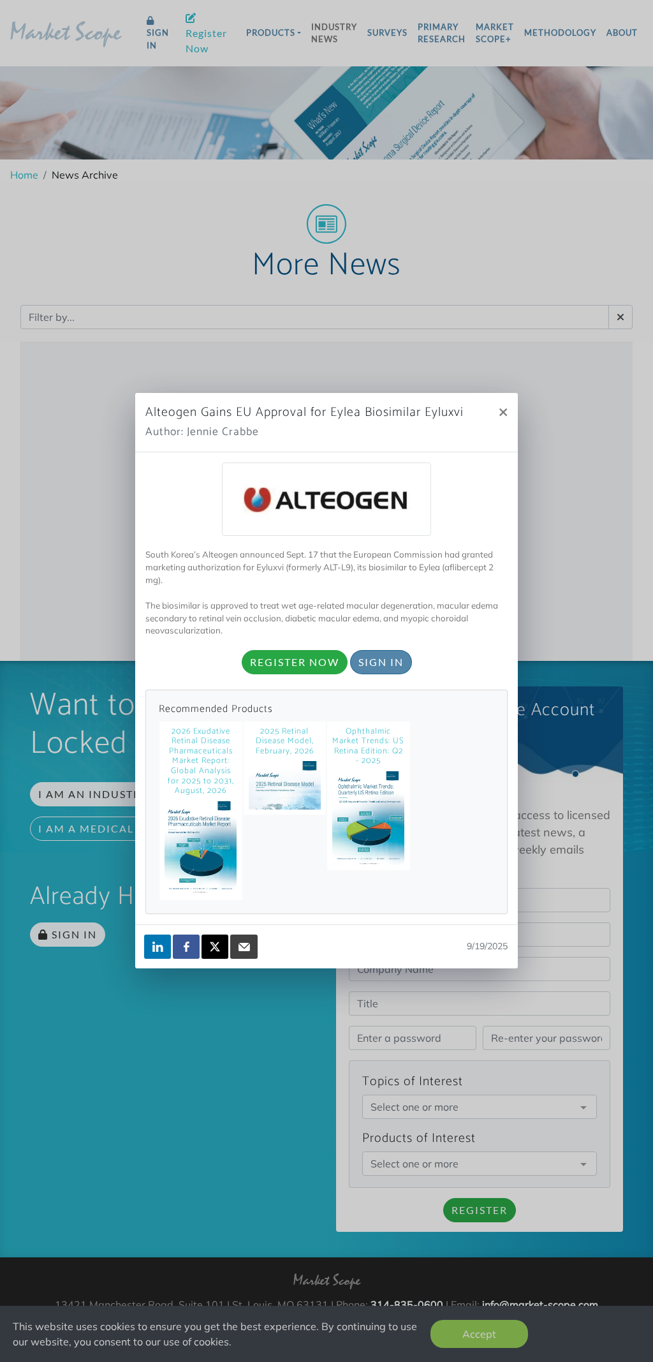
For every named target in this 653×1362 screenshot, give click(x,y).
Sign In (381, 662)
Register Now (294, 662)
